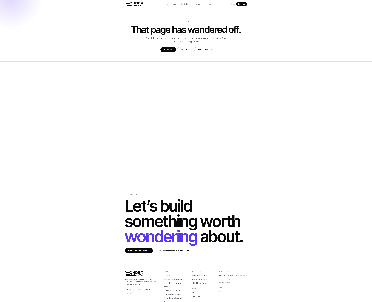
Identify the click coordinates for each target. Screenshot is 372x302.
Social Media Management (172, 290)
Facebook (129, 289)
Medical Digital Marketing (200, 275)
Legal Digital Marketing (199, 279)
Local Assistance (225, 292)
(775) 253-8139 (224, 279)
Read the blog (203, 50)
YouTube (129, 293)
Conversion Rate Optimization (173, 298)
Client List (195, 300)
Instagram (139, 289)
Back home (168, 50)
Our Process (196, 296)
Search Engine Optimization (173, 283)
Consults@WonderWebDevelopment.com (173, 251)
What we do (185, 50)
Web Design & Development (173, 279)
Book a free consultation (137, 251)
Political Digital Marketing (200, 283)
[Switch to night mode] (233, 4)
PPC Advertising (169, 287)
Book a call (241, 4)
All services (167, 275)
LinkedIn (147, 289)
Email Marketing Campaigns (173, 294)
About (193, 292)
